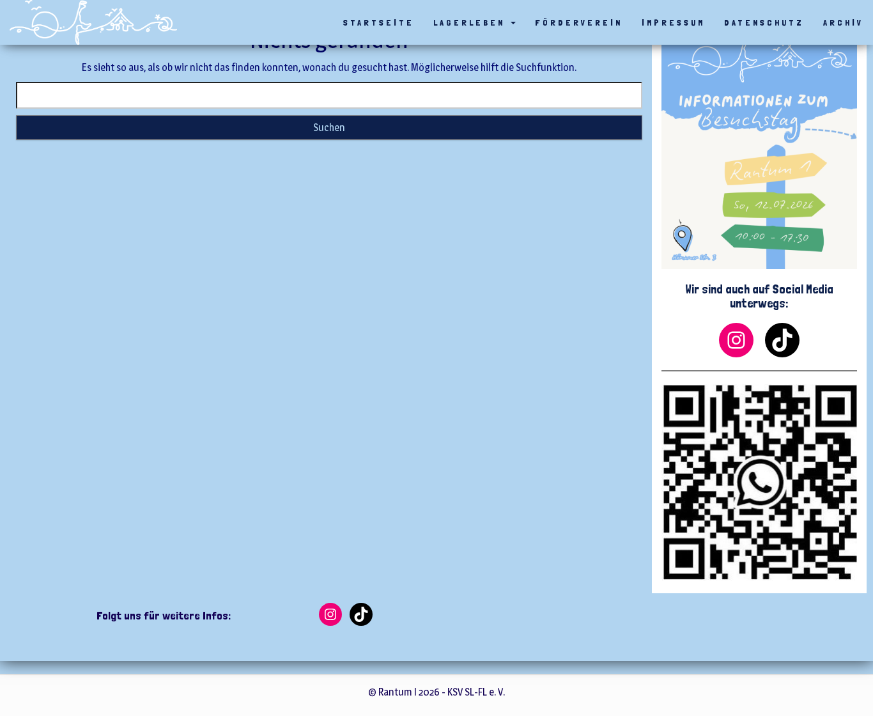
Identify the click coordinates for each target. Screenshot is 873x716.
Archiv (843, 22)
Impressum (673, 22)
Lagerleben (471, 22)
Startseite (378, 22)
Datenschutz (764, 22)
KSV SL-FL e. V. (476, 692)
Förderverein (578, 22)
